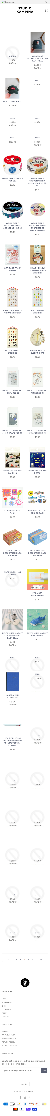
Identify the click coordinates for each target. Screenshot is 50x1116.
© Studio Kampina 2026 (24, 1091)
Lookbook (6, 1009)
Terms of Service (9, 1045)
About (4, 1013)
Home (4, 999)
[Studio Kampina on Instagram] (25, 1098)
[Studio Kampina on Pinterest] (29, 1098)
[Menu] (3, 10)
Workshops (7, 1002)
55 (41, 959)
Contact (6, 1016)
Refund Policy (8, 1042)
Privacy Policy (8, 1035)
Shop (4, 1006)
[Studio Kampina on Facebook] (20, 1098)
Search (5, 1031)
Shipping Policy (9, 1038)
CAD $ (23, 1084)
